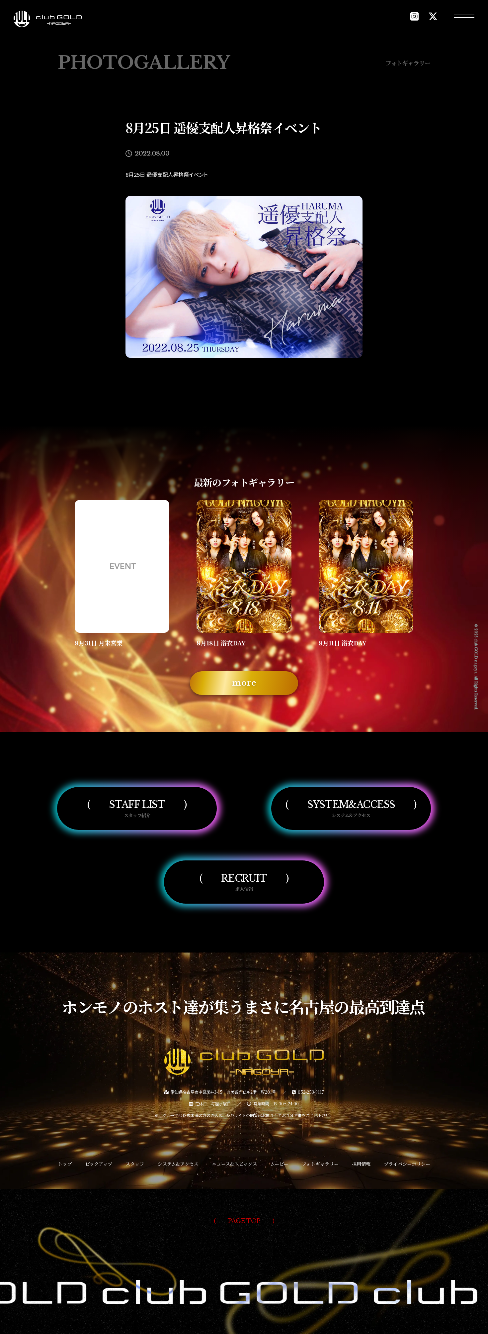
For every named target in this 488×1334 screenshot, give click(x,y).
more (244, 683)
